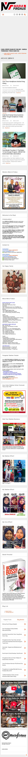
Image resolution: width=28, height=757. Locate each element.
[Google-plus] (19, 14)
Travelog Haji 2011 (10, 612)
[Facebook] (22, 14)
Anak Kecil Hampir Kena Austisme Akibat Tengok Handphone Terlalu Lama (12, 116)
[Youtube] (14, 14)
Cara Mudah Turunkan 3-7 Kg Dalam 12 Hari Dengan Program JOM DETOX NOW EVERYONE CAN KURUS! (13, 152)
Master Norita (8, 611)
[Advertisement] (14, 32)
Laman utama (5, 749)
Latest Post (4, 79)
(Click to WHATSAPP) (13, 255)
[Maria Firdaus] (14, 11)
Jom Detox (4, 148)
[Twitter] (17, 14)
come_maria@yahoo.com (8, 378)
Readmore (18, 92)
